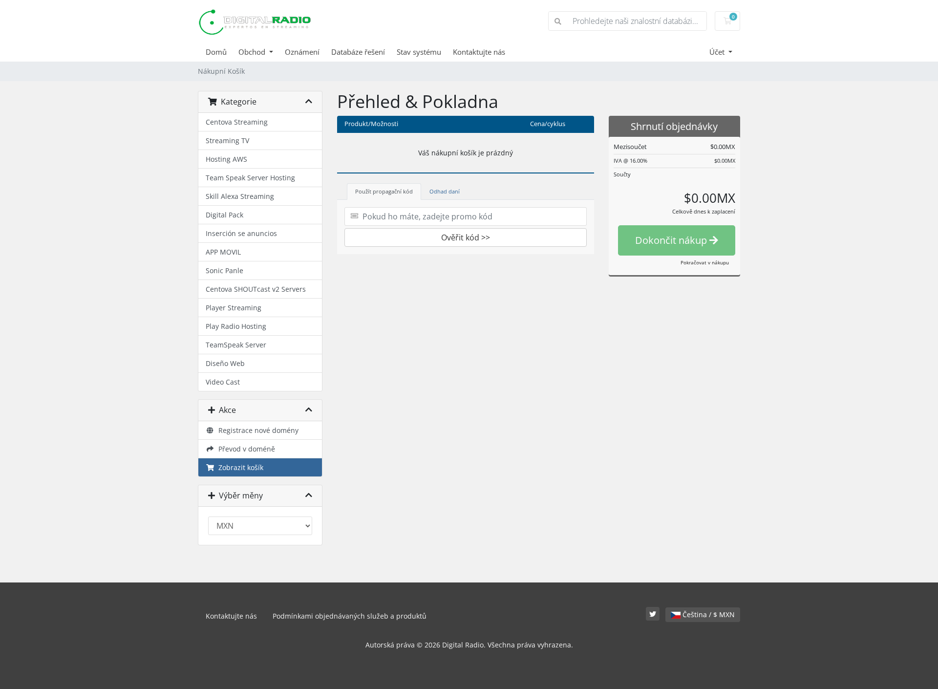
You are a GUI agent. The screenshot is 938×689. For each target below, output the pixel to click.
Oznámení (302, 52)
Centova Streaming (237, 122)
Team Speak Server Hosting (250, 177)
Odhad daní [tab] (444, 191)
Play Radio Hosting (236, 326)
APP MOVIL (223, 252)
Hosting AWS (226, 159)
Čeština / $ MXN (708, 614)
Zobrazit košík (238, 467)
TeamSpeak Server (236, 344)
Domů (216, 52)
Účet (717, 52)
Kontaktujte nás (479, 52)
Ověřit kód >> (465, 237)
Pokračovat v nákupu (705, 262)
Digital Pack (224, 214)
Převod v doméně (244, 448)
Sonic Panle (224, 270)
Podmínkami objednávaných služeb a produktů (349, 616)
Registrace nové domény (256, 430)
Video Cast (223, 382)
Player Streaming (233, 307)
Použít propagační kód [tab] (384, 191)
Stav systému (419, 52)
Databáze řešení (358, 52)
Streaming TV (227, 140)
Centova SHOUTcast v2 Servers (256, 289)
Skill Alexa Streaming (240, 196)
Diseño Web (225, 363)
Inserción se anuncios (241, 233)
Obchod (252, 52)
